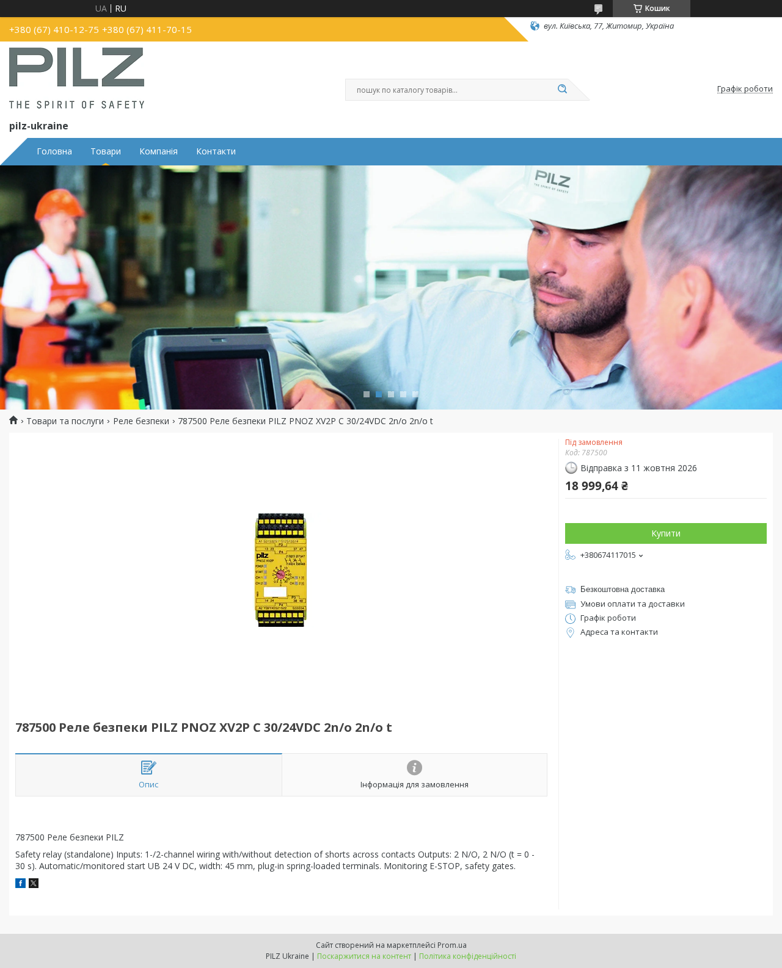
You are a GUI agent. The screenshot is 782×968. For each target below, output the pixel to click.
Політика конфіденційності (467, 956)
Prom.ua (452, 945)
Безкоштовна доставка (622, 589)
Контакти (216, 151)
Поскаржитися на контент (364, 956)
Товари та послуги (65, 421)
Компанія (158, 151)
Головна (54, 151)
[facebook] (20, 884)
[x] (33, 884)
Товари (105, 151)
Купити (666, 533)
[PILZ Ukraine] (76, 78)
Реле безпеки (141, 421)
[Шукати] (562, 90)
